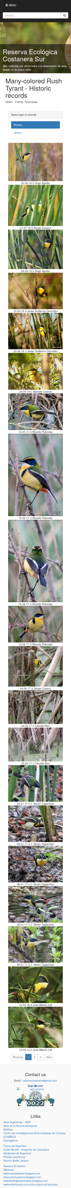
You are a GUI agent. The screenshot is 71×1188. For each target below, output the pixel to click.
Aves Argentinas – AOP (16, 1122)
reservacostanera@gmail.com (40, 1080)
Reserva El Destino (14, 1166)
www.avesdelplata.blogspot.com (21, 1173)
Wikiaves (8, 1170)
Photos (18, 125)
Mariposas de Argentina (17, 1153)
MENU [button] (12, 5)
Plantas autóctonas (14, 1157)
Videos (18, 132)
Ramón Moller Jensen (16, 1160)
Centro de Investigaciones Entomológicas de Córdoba (34, 1133)
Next (49, 1057)
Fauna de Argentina (14, 1146)
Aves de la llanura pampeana (20, 1126)
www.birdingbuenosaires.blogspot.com (25, 1181)
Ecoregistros (10, 1140)
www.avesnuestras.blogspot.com (22, 1177)
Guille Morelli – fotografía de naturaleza (26, 1149)
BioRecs (8, 1129)
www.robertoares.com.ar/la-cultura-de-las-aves (30, 1184)
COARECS (9, 1137)
